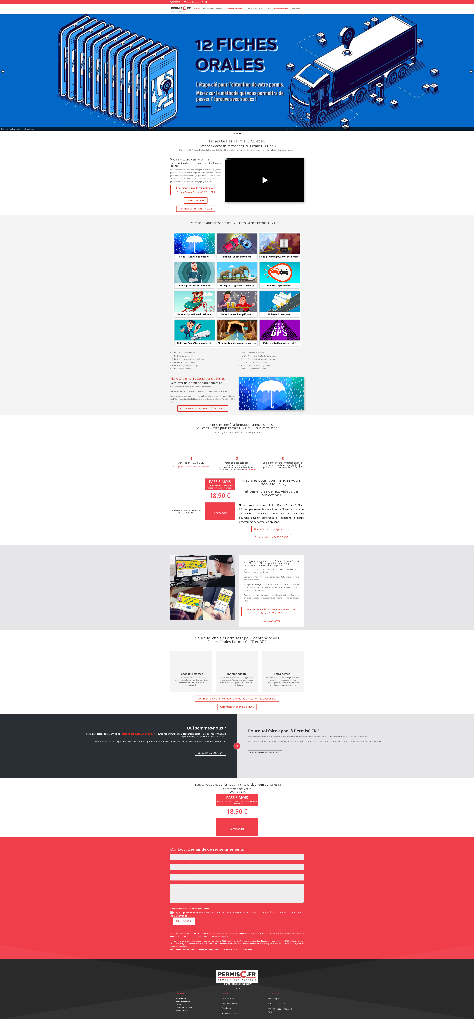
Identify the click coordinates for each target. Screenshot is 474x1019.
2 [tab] (237, 133)
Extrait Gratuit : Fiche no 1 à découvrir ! (202, 408)
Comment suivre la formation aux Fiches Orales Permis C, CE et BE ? (196, 190)
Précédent (3, 71)
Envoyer (184, 921)
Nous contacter (281, 9)
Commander (220, 513)
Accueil (197, 9)
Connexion (295, 9)
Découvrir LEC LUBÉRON (210, 752)
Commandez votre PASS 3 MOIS (265, 752)
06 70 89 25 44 (177, 2)
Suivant (471, 71)
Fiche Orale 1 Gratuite (212, 9)
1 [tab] (234, 133)
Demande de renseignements (271, 529)
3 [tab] (240, 133)
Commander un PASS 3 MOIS (259, 9)
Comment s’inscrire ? (234, 9)
